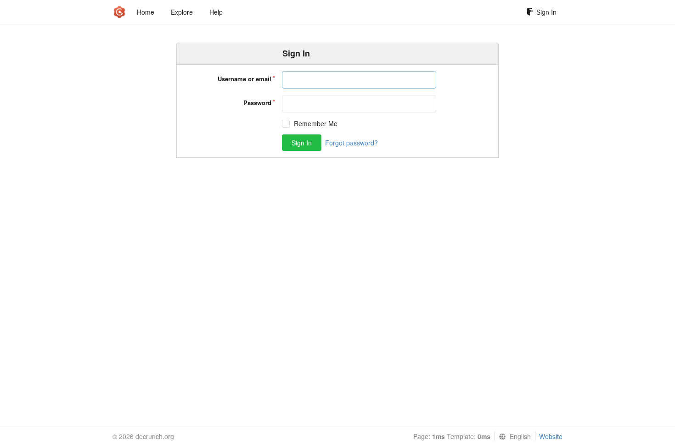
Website (550, 436)
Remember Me (316, 124)
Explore (182, 12)
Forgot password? (351, 142)
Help (216, 12)
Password (257, 102)
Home (145, 12)
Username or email (244, 78)
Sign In (546, 12)
